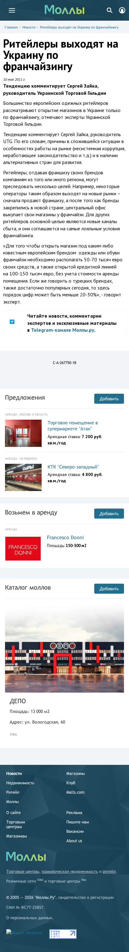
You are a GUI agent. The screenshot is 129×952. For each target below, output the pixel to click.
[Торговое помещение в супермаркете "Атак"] (23, 433)
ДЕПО (18, 700)
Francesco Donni (65, 537)
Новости (29, 27)
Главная (11, 27)
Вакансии (75, 831)
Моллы (12, 801)
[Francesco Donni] (23, 548)
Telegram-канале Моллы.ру (62, 330)
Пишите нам (77, 822)
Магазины (75, 773)
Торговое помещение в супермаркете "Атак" (73, 426)
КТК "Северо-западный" (73, 466)
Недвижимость (20, 783)
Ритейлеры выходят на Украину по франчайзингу (79, 27)
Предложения (25, 397)
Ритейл (12, 792)
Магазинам (16, 836)
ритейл (109, 871)
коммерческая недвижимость (70, 871)
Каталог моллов (28, 587)
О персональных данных (29, 917)
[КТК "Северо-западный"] (23, 477)
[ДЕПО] (64, 648)
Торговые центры (22, 871)
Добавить (109, 398)
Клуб (70, 783)
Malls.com (75, 792)
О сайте (13, 812)
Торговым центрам (15, 824)
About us (74, 840)
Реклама (74, 812)
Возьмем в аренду (31, 512)
